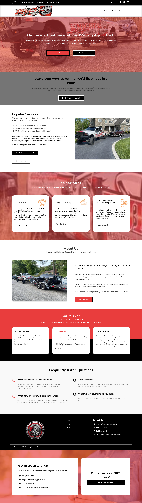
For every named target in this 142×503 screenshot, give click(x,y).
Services (98, 11)
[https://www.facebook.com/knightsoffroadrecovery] (120, 2)
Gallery (106, 11)
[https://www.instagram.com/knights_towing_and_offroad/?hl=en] (128, 2)
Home (90, 11)
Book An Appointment (120, 11)
